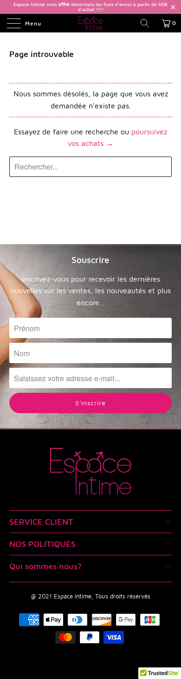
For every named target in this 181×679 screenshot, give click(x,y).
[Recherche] (148, 23)
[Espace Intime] (90, 23)
